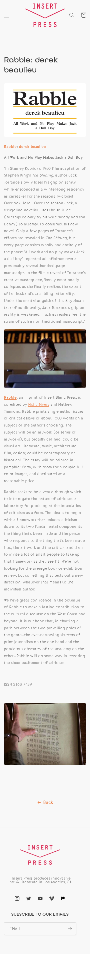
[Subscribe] (70, 928)
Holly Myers (38, 404)
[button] (6, 15)
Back (48, 802)
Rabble (10, 146)
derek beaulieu (32, 146)
